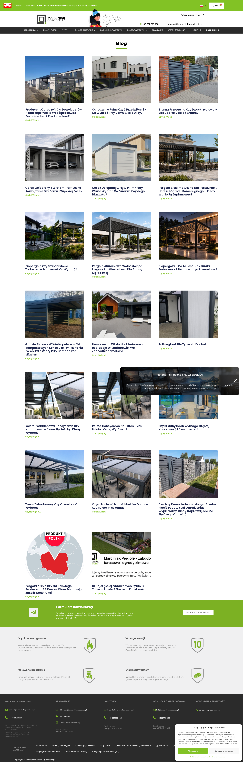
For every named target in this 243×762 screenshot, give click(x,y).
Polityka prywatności (217, 757)
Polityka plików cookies (199, 757)
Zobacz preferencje (224, 751)
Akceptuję (193, 751)
